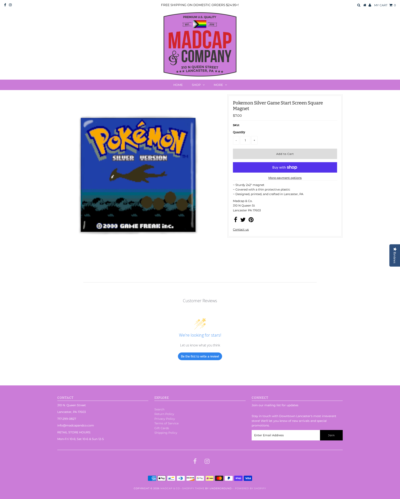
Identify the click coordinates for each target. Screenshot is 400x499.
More (218, 85)
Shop (196, 85)
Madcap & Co (170, 488)
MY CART (385, 5)
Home (178, 85)
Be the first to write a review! (200, 356)
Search (159, 409)
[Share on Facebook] (235, 221)
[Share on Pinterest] (251, 221)
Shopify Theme (193, 488)
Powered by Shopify (250, 488)
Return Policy (164, 414)
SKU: (236, 125)
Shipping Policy (165, 433)
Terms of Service (166, 423)
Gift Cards (161, 428)
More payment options (285, 178)
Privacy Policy (164, 419)
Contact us (241, 229)
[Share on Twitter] (243, 221)
